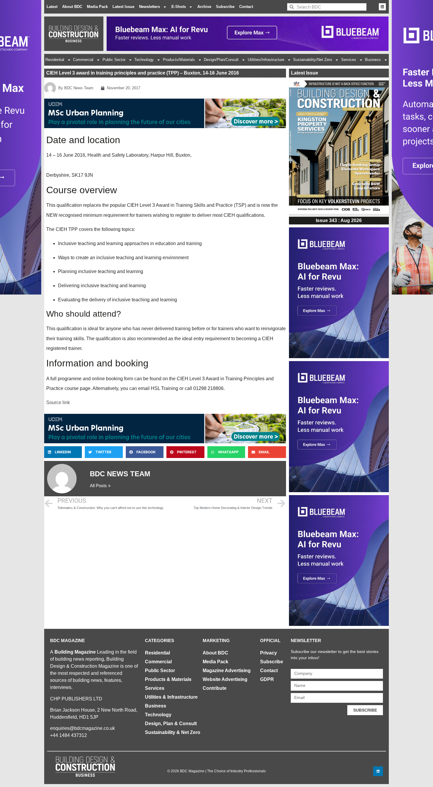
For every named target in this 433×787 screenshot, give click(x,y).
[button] (63, 452)
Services (348, 59)
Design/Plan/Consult (221, 59)
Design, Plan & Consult (171, 723)
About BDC (72, 6)
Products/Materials (179, 59)
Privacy (268, 652)
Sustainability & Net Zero (172, 732)
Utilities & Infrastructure (171, 697)
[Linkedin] (382, 6)
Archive (204, 6)
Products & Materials (168, 679)
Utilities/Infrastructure (266, 59)
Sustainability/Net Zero (312, 59)
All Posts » (100, 485)
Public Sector (114, 59)
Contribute (215, 688)
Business (373, 59)
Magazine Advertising (227, 670)
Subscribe (225, 6)
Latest (52, 6)
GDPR (267, 679)
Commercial (83, 59)
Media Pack (97, 6)
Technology (144, 59)
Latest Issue (123, 6)
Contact (246, 6)
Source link (58, 402)
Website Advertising (225, 679)
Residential (54, 59)
